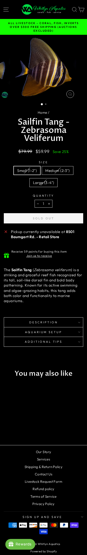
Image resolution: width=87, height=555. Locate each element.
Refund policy (43, 489)
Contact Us (43, 474)
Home (42, 112)
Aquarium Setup (43, 332)
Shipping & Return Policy (43, 467)
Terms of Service (43, 496)
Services (43, 459)
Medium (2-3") (57, 170)
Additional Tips (43, 341)
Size (43, 162)
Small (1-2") (27, 170)
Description (43, 322)
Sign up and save (42, 517)
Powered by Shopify (43, 551)
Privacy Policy (43, 504)
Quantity (43, 195)
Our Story (43, 452)
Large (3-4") (43, 182)
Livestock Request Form (43, 481)
